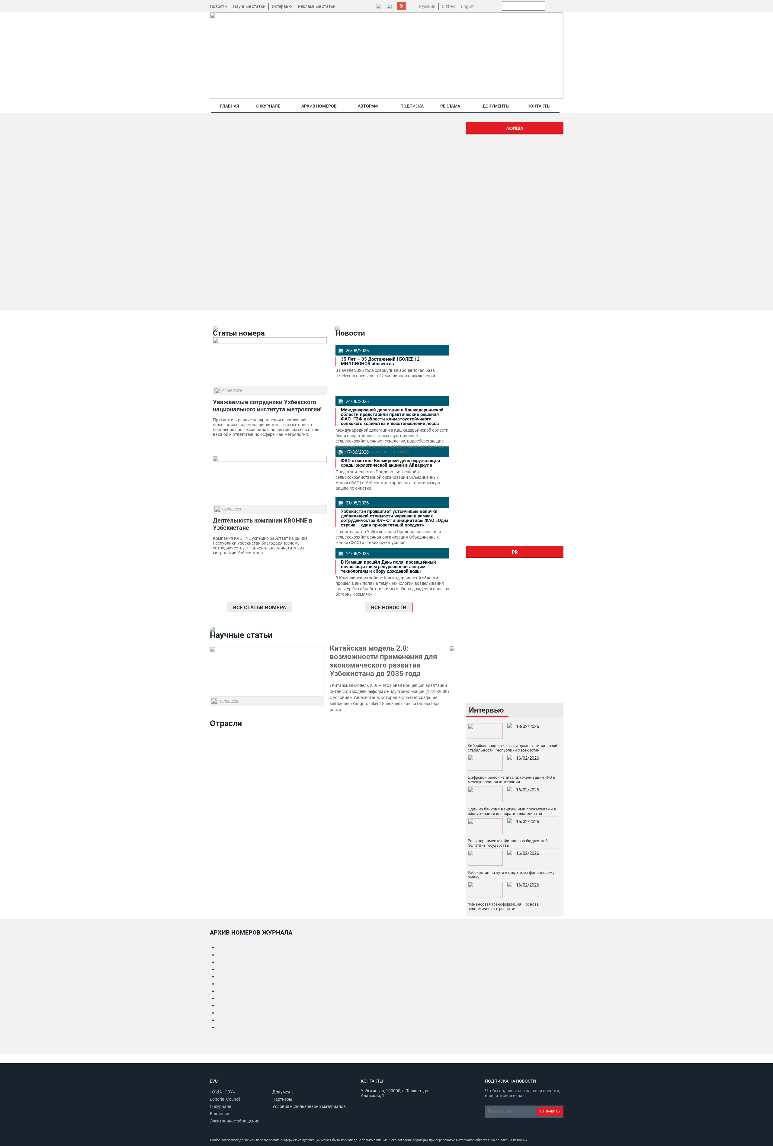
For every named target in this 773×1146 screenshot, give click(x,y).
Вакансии (219, 1113)
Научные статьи (249, 6)
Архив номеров (319, 106)
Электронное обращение (234, 1121)
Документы (496, 106)
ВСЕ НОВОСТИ (388, 607)
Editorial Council (225, 1099)
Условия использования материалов (309, 1106)
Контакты (539, 106)
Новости (218, 6)
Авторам (368, 106)
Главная (229, 106)
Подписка (412, 106)
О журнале (268, 106)
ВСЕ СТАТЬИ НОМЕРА (259, 607)
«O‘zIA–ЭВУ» (222, 1092)
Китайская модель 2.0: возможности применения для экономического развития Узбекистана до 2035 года (383, 661)
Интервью (282, 6)
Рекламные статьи (316, 6)
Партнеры (282, 1099)
